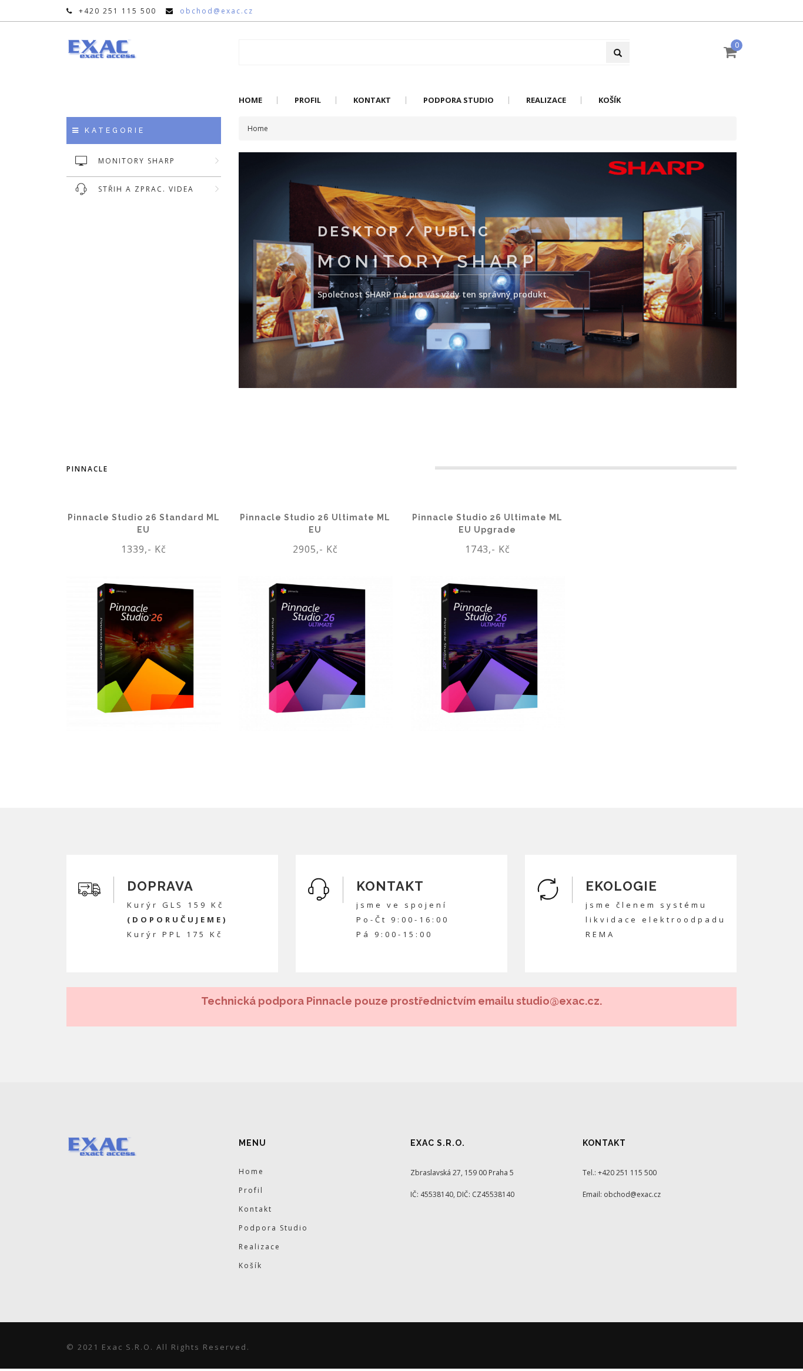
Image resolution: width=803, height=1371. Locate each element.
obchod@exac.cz (216, 11)
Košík (609, 100)
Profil (308, 100)
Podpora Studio (458, 100)
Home (250, 100)
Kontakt (372, 100)
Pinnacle (87, 469)
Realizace (546, 100)
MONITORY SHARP (136, 161)
